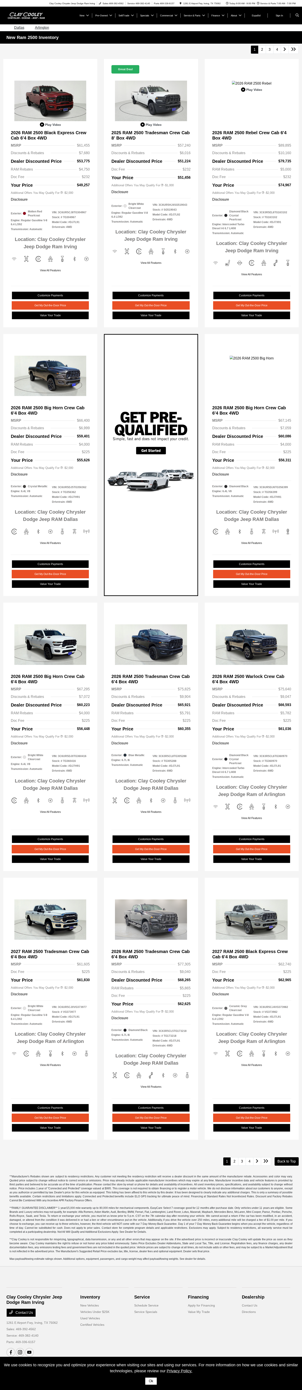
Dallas (19, 27)
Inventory (90, 1297)
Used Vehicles (90, 1318)
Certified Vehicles (92, 1324)
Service (142, 1297)
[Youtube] (29, 1352)
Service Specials (145, 1312)
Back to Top (286, 1161)
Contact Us (24, 1312)
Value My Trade (199, 1312)
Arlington (42, 27)
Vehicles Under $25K (94, 1312)
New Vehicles (89, 1305)
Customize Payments (50, 295)
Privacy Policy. (179, 1371)
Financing (198, 1297)
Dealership (253, 1297)
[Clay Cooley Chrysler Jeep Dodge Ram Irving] (26, 15)
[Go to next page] (285, 49)
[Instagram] (20, 1352)
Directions (249, 1312)
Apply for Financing (201, 1305)
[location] (181, 3)
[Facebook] (10, 1352)
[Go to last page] (294, 49)
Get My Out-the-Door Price (50, 305)
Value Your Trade (50, 315)
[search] (297, 15)
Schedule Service (146, 1305)
